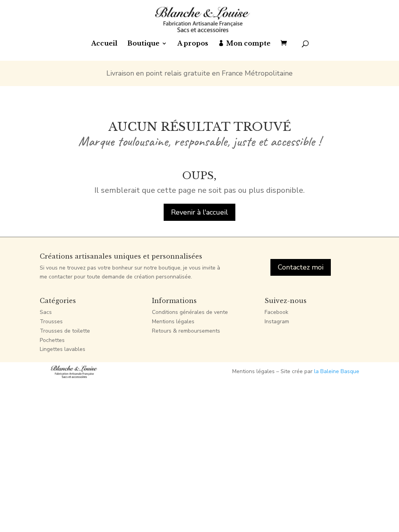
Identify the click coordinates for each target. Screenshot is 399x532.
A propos (192, 44)
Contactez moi (300, 267)
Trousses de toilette (65, 331)
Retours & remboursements (186, 331)
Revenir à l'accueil (199, 212)
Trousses (51, 321)
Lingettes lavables (62, 349)
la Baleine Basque (336, 371)
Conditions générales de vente (190, 312)
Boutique (143, 44)
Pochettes (52, 340)
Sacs (46, 312)
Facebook (276, 312)
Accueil (104, 44)
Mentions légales (173, 321)
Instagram (277, 321)
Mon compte (248, 44)
